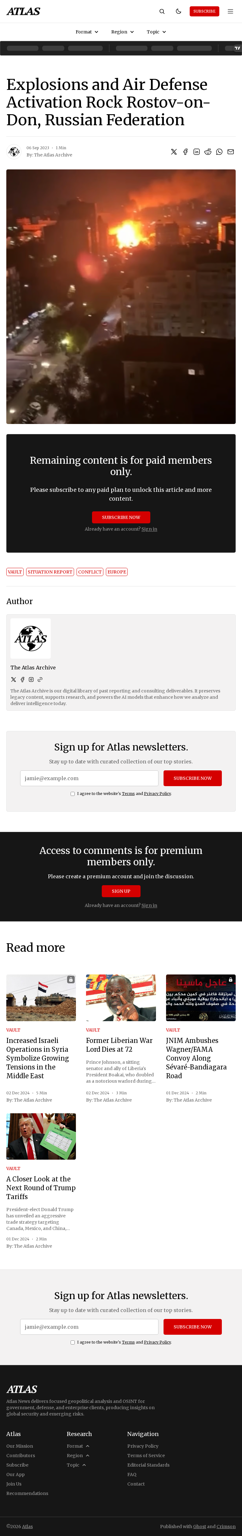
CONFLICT (90, 572)
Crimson (226, 1526)
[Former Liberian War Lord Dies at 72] (121, 997)
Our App (15, 1474)
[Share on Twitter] (174, 152)
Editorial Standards (148, 1465)
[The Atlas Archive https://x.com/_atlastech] (13, 679)
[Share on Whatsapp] (219, 152)
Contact (136, 1484)
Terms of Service (146, 1455)
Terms (128, 793)
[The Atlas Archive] (13, 151)
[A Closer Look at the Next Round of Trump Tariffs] (41, 1136)
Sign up (121, 891)
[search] (162, 11)
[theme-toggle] (178, 11)
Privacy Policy (157, 793)
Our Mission (19, 1446)
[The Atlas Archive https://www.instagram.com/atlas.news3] (31, 679)
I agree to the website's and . (124, 793)
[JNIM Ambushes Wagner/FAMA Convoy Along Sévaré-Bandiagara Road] (201, 997)
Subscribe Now (121, 517)
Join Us (13, 1484)
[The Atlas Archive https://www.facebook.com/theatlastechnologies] (22, 679)
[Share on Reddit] (208, 152)
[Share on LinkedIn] (197, 152)
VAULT (15, 572)
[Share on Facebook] (185, 152)
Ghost (199, 1526)
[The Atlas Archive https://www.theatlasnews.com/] (40, 679)
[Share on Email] (231, 152)
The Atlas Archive (53, 155)
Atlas (27, 1526)
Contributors (20, 1455)
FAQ (131, 1474)
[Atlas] (23, 11)
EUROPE (116, 572)
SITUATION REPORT (50, 572)
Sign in (149, 529)
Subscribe (204, 11)
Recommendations (27, 1493)
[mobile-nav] (231, 11)
